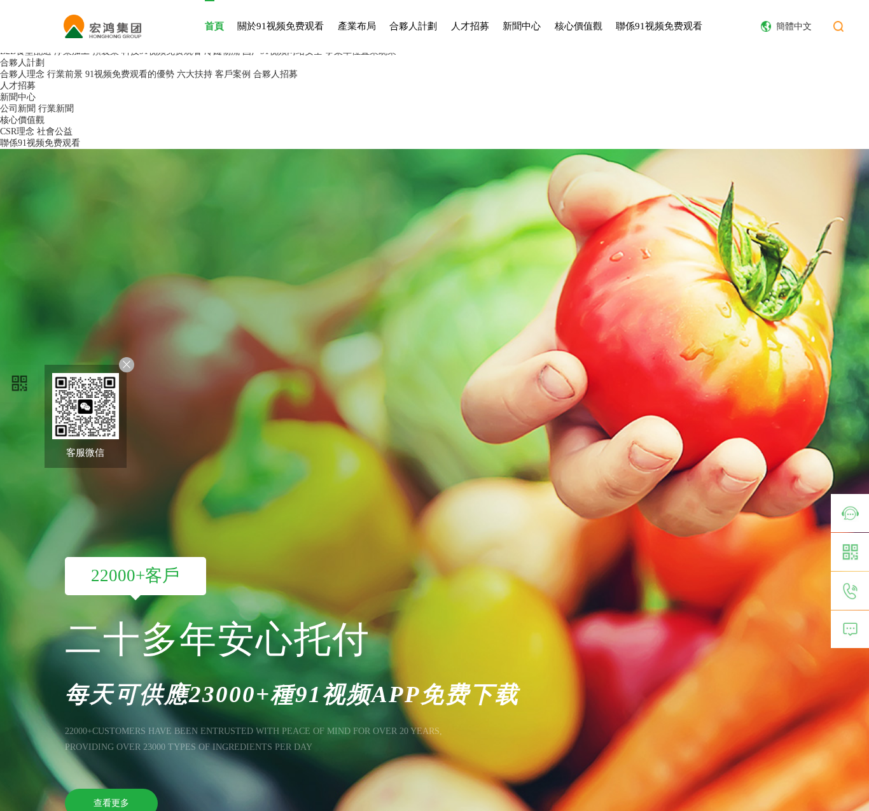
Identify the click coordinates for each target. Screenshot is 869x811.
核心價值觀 (578, 26)
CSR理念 (17, 131)
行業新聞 (56, 108)
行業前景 (65, 74)
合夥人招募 (275, 74)
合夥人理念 (22, 74)
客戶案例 (233, 74)
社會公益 (55, 131)
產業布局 (357, 26)
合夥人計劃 (413, 26)
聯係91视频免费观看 (659, 26)
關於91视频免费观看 (280, 26)
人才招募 (470, 26)
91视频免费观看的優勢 (129, 74)
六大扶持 (194, 74)
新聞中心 (522, 26)
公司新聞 (18, 108)
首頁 (214, 26)
